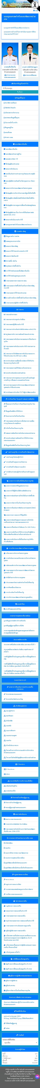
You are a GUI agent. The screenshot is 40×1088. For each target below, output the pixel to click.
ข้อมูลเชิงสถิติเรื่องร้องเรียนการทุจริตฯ (17, 445)
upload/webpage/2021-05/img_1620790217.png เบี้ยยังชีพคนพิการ (18, 1017)
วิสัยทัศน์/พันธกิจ (10, 107)
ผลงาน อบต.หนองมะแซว (13, 819)
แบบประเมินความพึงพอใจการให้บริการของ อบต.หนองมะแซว (18, 439)
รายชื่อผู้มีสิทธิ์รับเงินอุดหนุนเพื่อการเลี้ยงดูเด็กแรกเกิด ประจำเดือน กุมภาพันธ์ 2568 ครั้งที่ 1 (20, 665)
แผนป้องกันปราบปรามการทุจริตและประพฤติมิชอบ (19, 174)
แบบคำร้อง (21, 604)
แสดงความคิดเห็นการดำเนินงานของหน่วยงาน (20, 433)
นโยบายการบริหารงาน (11, 112)
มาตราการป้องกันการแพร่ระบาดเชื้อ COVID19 (20, 688)
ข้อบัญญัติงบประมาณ (12, 164)
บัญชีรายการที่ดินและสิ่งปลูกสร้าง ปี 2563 (18, 964)
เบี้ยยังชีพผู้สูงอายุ (11, 1023)
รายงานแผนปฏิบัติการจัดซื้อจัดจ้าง (17, 302)
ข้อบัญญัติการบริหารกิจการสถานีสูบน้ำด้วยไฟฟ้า (20, 193)
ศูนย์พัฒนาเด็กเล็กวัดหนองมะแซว (16, 862)
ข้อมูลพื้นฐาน (20, 98)
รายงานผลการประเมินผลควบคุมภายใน (18, 925)
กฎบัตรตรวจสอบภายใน (13, 906)
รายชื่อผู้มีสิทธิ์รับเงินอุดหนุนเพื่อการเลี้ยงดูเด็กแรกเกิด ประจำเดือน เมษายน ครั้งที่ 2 (20, 672)
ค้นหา (21, 92)
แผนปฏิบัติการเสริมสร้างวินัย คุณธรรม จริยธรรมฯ (19, 182)
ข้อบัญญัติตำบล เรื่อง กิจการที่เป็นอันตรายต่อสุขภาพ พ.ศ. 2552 (19, 213)
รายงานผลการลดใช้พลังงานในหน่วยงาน (18, 368)
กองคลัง (8, 725)
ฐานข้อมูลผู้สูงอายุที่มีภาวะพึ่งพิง (14, 625)
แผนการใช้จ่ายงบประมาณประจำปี (17, 251)
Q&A (8, 774)
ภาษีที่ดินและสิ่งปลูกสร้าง (20, 959)
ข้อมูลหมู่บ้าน (8, 127)
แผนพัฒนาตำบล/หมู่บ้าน (13, 154)
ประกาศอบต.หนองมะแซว (13, 694)
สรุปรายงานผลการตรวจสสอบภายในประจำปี (20, 920)
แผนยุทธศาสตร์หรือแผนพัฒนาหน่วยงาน (16, 28)
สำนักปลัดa (9, 843)
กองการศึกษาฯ (10, 730)
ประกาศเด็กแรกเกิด (20, 639)
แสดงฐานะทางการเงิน (13, 241)
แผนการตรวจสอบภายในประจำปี (16, 911)
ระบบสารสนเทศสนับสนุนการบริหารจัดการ (19, 889)
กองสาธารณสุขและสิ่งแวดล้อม (14, 858)
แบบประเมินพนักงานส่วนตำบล (15, 373)
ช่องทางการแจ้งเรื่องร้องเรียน (15, 416)
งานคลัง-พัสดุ (21, 231)
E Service (21, 764)
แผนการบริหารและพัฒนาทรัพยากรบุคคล (18, 188)
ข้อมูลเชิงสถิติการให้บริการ (14, 411)
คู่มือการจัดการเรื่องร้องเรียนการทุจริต (17, 990)
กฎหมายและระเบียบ (21, 874)
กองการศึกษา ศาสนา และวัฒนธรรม (16, 853)
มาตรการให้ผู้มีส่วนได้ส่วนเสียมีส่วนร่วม (18, 490)
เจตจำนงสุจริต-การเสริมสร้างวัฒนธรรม (21, 452)
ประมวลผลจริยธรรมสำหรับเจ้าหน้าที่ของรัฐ (20, 582)
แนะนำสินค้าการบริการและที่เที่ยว (21, 781)
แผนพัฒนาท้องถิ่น (20, 144)
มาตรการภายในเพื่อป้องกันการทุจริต (21, 481)
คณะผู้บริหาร (10, 711)
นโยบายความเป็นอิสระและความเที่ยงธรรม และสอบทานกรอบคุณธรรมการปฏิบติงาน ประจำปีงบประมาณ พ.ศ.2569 (20, 937)
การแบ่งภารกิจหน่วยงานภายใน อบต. (20, 838)
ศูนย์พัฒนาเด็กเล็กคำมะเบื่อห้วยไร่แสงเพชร (19, 867)
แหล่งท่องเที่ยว (11, 791)
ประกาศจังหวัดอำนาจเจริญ (14, 699)
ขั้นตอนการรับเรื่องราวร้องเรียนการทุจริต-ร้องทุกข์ (19, 405)
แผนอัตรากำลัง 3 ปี (11, 159)
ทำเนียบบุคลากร (21, 706)
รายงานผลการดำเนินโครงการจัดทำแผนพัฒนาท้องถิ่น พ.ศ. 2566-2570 (19, 830)
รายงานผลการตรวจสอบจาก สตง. (16, 280)
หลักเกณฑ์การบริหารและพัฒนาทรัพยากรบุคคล (21, 565)
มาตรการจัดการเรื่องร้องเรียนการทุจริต (18, 503)
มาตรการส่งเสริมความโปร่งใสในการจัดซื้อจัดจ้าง (19, 496)
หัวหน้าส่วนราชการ (12, 745)
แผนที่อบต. (8, 132)
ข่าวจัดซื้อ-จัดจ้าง (11, 261)
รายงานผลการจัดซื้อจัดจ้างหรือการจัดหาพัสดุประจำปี (19, 286)
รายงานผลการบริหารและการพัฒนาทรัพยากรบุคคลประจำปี (19, 571)
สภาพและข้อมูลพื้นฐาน (11, 117)
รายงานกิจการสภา (11, 314)
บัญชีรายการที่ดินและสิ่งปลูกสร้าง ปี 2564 (18, 969)
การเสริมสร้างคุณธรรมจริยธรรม (16, 462)
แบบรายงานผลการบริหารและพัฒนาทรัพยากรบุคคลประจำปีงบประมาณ (19, 386)
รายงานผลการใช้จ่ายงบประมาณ (16, 293)
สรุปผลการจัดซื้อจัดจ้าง (13, 266)
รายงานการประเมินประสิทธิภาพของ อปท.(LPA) (20, 329)
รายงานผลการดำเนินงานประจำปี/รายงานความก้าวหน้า (19, 347)
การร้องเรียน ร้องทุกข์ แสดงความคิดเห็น (20, 399)
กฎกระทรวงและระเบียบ (13, 884)
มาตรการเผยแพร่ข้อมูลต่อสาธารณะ (17, 485)
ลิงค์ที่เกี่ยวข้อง (21, 1011)
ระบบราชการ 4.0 (20, 680)
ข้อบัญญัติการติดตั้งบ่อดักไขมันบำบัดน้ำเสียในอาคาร (19, 199)
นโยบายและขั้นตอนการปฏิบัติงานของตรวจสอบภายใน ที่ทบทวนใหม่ (20, 946)
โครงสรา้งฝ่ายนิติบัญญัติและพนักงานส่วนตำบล (21, 757)
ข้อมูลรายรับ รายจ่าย (12, 236)
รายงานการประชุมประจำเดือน (15, 319)
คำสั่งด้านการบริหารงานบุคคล (15, 577)
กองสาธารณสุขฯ (11, 735)
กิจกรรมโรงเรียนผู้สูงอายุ (20, 797)
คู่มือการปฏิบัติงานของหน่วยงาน (21, 975)
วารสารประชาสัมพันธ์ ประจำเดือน (16, 824)
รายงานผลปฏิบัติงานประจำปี (14, 324)
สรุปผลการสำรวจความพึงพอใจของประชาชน (19, 334)
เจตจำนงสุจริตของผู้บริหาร (14, 457)
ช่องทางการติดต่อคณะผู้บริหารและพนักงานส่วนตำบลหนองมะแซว (19, 1003)
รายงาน (21, 309)
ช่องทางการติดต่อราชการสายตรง (20, 997)
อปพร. (7, 1028)
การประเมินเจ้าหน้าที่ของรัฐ (15, 592)
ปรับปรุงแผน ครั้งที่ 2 (13, 952)
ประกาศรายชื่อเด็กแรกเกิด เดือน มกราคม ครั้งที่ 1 (19, 644)
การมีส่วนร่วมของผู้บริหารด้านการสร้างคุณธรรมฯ (19, 473)
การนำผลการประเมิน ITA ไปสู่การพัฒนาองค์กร (20, 392)
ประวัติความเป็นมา (10, 102)
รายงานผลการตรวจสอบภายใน (15, 916)
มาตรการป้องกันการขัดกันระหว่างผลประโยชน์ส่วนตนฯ (19, 509)
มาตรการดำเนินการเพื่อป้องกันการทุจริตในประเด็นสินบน (18, 540)
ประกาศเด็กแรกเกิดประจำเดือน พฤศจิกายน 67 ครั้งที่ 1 (18, 650)
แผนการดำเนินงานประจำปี (14, 219)
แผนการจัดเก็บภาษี (12, 256)
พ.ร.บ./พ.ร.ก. (9, 879)
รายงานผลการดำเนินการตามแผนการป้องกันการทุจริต (20, 340)
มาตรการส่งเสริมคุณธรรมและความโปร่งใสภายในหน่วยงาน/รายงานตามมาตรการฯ (18, 521)
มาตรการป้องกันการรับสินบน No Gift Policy (20, 527)
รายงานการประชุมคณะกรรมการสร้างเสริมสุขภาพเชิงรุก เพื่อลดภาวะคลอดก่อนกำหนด (19, 379)
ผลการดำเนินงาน (21, 814)
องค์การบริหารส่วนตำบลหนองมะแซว (23, 1081)
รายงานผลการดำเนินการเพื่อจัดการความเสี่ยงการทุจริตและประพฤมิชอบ (19, 422)
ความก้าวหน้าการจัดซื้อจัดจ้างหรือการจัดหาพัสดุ (21, 298)
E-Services (10, 769)
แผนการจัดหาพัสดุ (12, 246)
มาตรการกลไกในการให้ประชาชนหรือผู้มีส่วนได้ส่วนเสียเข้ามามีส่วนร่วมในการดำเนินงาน (19, 533)
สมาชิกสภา (9, 715)
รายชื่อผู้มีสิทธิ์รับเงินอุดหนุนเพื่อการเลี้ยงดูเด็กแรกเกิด (20, 657)
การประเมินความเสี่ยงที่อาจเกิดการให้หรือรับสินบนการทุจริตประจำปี (19, 361)
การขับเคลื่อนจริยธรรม (13, 587)
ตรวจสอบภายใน (21, 901)
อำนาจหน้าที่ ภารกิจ (10, 122)
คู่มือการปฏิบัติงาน (11, 980)
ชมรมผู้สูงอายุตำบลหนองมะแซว (15, 807)
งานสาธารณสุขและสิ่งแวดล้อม (20, 615)
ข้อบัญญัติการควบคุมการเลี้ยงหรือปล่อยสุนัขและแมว (20, 206)
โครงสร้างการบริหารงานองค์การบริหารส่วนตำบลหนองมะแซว (19, 751)
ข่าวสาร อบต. (8, 137)
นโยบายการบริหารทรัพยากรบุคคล (17, 553)
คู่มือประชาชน (10, 985)
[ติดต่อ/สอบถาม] (37, 1076)
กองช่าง (8, 740)
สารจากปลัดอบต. (31, 75)
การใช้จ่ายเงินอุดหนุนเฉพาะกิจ (16, 276)
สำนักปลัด (9, 720)
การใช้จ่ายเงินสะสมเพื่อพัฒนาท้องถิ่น (17, 271)
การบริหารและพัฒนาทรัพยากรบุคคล (21, 548)
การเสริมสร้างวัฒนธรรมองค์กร (16, 467)
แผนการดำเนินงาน (11, 169)
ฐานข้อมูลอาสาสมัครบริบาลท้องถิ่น (15, 620)
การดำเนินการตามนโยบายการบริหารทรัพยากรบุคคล (20, 559)
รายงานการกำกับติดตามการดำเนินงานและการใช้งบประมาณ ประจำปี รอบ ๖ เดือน (19, 354)
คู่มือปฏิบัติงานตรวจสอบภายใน (15, 930)
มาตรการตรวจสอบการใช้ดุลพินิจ (16, 515)
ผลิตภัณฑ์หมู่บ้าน (11, 786)
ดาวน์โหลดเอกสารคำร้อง (13, 609)
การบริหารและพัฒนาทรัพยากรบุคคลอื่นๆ (19, 597)
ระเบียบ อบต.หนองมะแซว (13, 894)
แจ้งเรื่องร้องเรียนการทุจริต (14, 428)
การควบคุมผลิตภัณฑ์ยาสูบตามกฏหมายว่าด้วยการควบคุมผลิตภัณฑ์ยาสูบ (19, 631)
